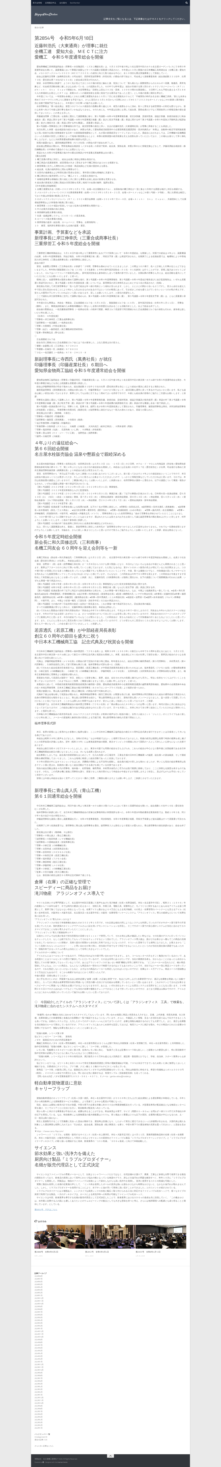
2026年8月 (39, 1276)
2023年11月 (39, 1367)
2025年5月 (39, 1318)
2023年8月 (39, 1375)
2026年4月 (39, 1287)
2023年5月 (39, 1384)
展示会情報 (37, 3)
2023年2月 (39, 1392)
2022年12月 (39, 1398)
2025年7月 (39, 1312)
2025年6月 (39, 1315)
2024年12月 (39, 1331)
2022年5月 (39, 1417)
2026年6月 (39, 1282)
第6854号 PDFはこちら (46, 1209)
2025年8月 (39, 1309)
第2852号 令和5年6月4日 (97, 1252)
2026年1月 (39, 1295)
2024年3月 (39, 1356)
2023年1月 (39, 1395)
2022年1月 (39, 1428)
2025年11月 (39, 1301)
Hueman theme (62, 1462)
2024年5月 (39, 1351)
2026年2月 (39, 1293)
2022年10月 (39, 1403)
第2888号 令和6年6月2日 (46, 1252)
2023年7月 (39, 1378)
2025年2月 (39, 1326)
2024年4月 (39, 1353)
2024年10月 (39, 1337)
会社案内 (63, 3)
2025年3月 (39, 1323)
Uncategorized (40, 1437)
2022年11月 (39, 1400)
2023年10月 (39, 1370)
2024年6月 (39, 1348)
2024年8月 (39, 1342)
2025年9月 (39, 1306)
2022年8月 (39, 1409)
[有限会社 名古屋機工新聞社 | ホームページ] (46, 15)
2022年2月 (39, 1425)
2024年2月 (39, 1359)
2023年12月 (39, 1364)
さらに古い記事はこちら (44, 1446)
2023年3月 (39, 1389)
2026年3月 (39, 1290)
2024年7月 (39, 1345)
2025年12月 (39, 1298)
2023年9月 (39, 1373)
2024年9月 (39, 1340)
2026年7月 (39, 1279)
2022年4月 (39, 1420)
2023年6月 (39, 1381)
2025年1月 (39, 1329)
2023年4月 (39, 1387)
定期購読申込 (50, 3)
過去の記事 (39, 27)
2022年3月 (39, 1422)
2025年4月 (39, 1320)
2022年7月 (39, 1411)
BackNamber (75, 3)
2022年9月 (39, 1406)
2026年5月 (39, 1284)
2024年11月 (39, 1334)
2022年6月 (39, 1414)
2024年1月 (39, 1362)
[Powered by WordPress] (43, 1462)
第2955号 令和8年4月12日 (148, 1252)
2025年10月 (39, 1304)
